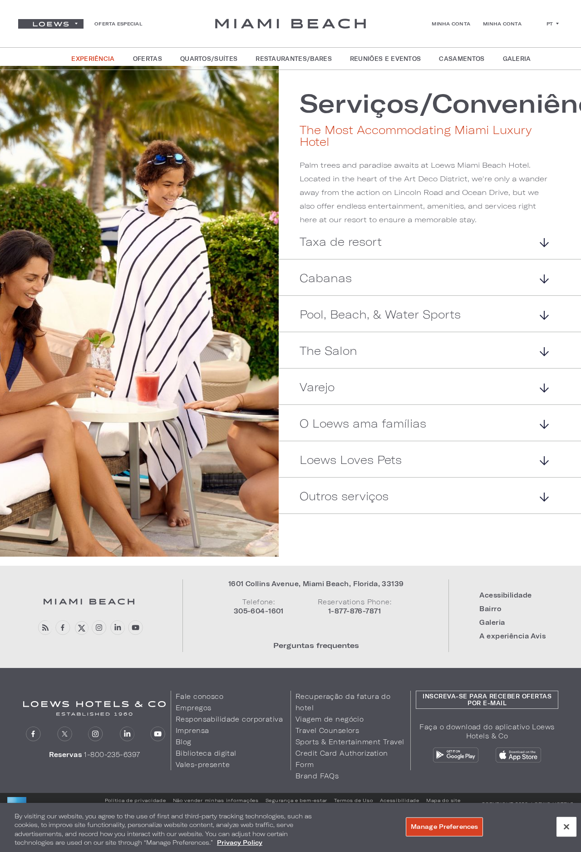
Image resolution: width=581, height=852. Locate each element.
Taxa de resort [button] (341, 242)
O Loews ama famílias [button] (363, 424)
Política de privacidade (135, 800)
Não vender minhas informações (216, 800)
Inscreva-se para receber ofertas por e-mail (487, 699)
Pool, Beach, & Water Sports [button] (380, 315)
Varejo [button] (317, 387)
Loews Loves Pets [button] (351, 460)
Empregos (193, 708)
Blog (184, 742)
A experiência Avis (512, 636)
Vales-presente (203, 764)
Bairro (490, 609)
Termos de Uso (353, 800)
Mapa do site (443, 800)
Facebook (62, 627)
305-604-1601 (259, 611)
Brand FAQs (317, 776)
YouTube (135, 627)
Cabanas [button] (326, 278)
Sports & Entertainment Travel (349, 742)
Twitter (64, 734)
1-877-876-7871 (354, 611)
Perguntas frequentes (316, 645)
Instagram (95, 734)
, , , (316, 584)
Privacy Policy (239, 842)
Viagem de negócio (329, 719)
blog (44, 627)
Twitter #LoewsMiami (81, 627)
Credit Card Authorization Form (341, 758)
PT (550, 23)
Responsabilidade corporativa (229, 719)
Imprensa (192, 730)
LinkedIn (117, 627)
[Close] (566, 827)
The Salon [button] (328, 351)
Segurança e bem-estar (296, 800)
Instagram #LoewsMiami (99, 627)
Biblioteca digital (206, 753)
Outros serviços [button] (344, 496)
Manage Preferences (444, 826)
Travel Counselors (327, 730)
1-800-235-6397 (112, 754)
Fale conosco (199, 696)
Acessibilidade (505, 595)
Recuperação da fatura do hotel (342, 702)
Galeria (492, 622)
